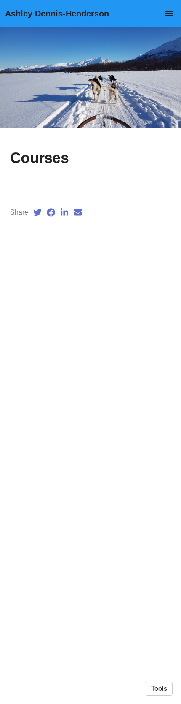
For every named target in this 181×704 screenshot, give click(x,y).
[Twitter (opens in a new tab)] (37, 212)
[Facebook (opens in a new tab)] (51, 212)
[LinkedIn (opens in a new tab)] (64, 212)
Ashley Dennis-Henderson (57, 13)
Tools (159, 688)
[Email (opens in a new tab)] (78, 212)
